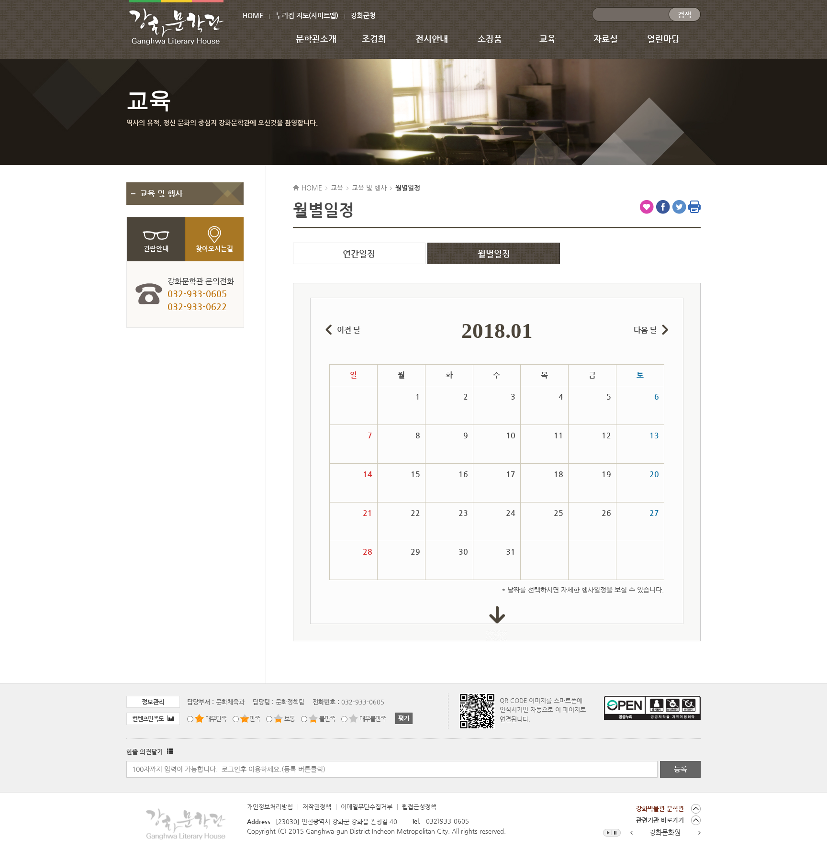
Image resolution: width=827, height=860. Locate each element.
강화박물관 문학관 (660, 808)
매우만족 (215, 718)
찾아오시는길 (214, 248)
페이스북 (663, 207)
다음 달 (645, 330)
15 (415, 474)
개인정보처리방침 (270, 806)
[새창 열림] (169, 751)
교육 (547, 39)
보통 (289, 718)
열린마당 (663, 39)
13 (654, 435)
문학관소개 (316, 39)
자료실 (605, 39)
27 (654, 512)
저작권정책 (316, 806)
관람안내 (156, 248)
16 (463, 474)
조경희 (374, 39)
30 (463, 551)
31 (510, 551)
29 (415, 551)
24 (510, 512)
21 (367, 512)
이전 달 (348, 330)
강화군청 (363, 15)
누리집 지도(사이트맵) (307, 15)
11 (558, 435)
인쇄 (694, 207)
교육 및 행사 (161, 193)
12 (606, 435)
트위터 (679, 207)
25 (558, 512)
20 (654, 474)
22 (415, 512)
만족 (254, 718)
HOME (253, 15)
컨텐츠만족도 (148, 718)
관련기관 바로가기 (660, 820)
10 (510, 435)
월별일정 (494, 253)
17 (510, 474)
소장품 (490, 39)
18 (558, 474)
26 (606, 512)
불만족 (327, 718)
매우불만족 (372, 718)
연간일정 (359, 253)
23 (463, 512)
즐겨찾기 (646, 207)
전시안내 (431, 39)
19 (606, 474)
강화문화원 (665, 832)
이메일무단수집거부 (366, 806)
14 (367, 474)
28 (367, 551)
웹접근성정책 (419, 806)
